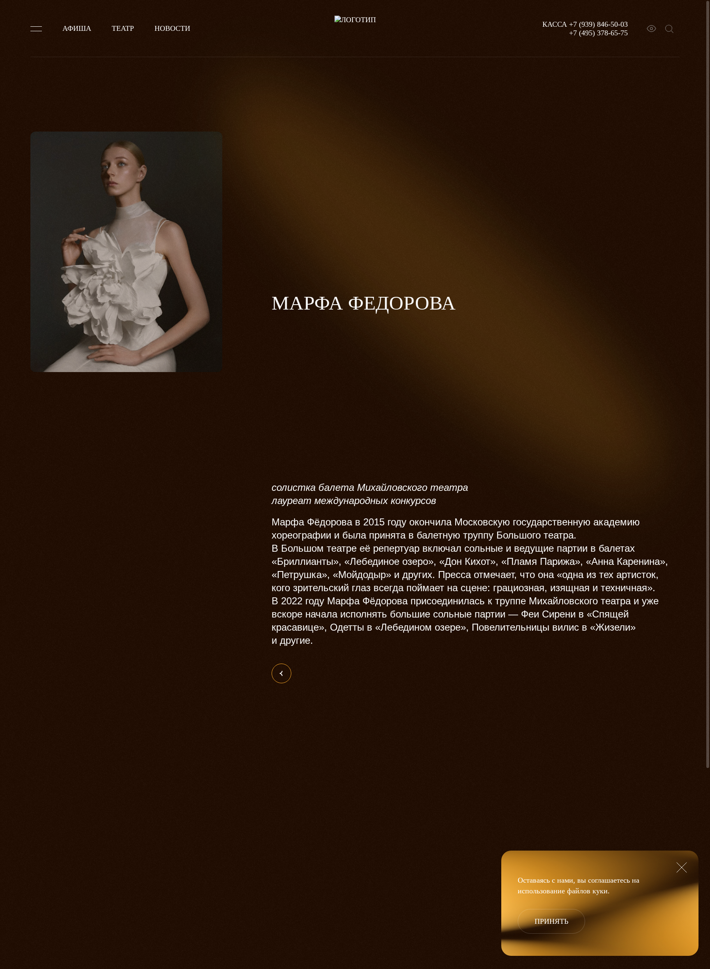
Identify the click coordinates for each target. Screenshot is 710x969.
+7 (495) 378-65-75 (598, 33)
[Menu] (36, 28)
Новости (172, 28)
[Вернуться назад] (281, 673)
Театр (123, 28)
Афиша (76, 28)
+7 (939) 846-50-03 (598, 24)
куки (600, 891)
